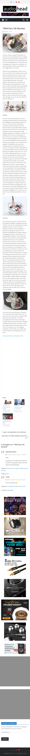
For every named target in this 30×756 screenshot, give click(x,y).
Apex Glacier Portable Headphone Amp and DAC (14, 437)
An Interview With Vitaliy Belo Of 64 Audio (7, 421)
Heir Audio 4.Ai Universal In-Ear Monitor (6, 407)
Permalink (24, 454)
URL (8, 474)
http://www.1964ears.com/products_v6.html (13, 336)
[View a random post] (27, 20)
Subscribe (5, 739)
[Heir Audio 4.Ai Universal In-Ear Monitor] (8, 402)
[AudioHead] (3, 20)
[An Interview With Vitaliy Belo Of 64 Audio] (8, 416)
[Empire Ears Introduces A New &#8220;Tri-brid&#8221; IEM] (19, 402)
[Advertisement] (15, 671)
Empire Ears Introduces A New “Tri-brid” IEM (18, 407)
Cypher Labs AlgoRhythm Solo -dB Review (14, 432)
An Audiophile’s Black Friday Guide (16, 486)
